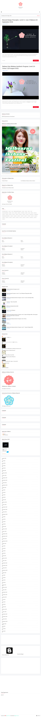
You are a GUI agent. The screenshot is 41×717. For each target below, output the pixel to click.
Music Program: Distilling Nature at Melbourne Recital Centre (11, 348)
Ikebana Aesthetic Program (17, 211)
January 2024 (4, 531)
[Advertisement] (20, 666)
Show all (38, 15)
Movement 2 (22, 264)
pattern (26, 212)
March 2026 (4, 470)
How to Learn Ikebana (5, 212)
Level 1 (10, 211)
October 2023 (4, 538)
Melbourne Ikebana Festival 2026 (9, 123)
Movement (22, 212)
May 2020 (3, 631)
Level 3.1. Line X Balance (11, 310)
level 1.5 (10, 214)
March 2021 (4, 606)
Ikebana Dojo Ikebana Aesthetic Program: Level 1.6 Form (16, 318)
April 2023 (4, 553)
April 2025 (4, 497)
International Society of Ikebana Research (8, 350)
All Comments (5, 434)
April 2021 (4, 604)
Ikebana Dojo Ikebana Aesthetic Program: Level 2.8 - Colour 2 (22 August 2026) (20, 297)
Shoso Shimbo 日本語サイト (6, 337)
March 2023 (4, 555)
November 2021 (4, 594)
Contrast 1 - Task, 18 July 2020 (12, 301)
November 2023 (4, 536)
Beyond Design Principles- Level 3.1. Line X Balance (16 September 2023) (20, 21)
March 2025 (4, 499)
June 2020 (3, 628)
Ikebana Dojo (4, 125)
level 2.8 (17, 217)
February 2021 (4, 609)
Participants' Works (5, 211)
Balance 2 (3, 264)
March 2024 (4, 526)
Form (13, 212)
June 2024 (3, 519)
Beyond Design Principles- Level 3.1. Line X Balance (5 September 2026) (19, 293)
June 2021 (3, 599)
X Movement (22, 272)
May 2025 (3, 494)
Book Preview (4, 453)
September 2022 (4, 570)
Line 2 (3, 256)
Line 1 (3, 240)
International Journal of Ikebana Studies (8, 187)
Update (10, 212)
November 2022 (4, 565)
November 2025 (4, 480)
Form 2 (22, 256)
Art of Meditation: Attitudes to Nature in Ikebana (28, 180)
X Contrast (3, 282)
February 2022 (4, 587)
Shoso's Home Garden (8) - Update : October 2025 (10, 361)
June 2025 (3, 492)
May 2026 (3, 465)
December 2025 (4, 477)
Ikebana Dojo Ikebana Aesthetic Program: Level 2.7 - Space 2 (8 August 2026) (20, 327)
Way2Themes (8, 715)
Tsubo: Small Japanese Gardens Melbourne (8, 356)
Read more (36, 60)
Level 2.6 (7, 217)
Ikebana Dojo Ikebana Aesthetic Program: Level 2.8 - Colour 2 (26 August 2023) (19, 67)
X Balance (3, 272)
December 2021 (4, 592)
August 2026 (4, 458)
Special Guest (31, 214)
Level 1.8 (7, 214)
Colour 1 (22, 241)
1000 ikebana (36, 214)
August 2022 (4, 572)
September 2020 (4, 621)
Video (29, 211)
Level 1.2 (17, 214)
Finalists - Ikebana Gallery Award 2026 (8, 354)
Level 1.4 (35, 212)
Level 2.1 (20, 214)
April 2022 (4, 582)
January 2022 (4, 589)
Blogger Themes (16, 715)
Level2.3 (27, 217)
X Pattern (22, 282)
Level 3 (26, 211)
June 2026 (3, 463)
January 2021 (4, 611)
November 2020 (4, 616)
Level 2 (23, 211)
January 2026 (4, 475)
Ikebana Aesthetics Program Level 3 (13, 289)
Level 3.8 (35, 217)
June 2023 (3, 548)
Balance (19, 212)
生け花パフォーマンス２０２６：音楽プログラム (9, 342)
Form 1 (22, 240)
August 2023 (4, 543)
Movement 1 (22, 248)
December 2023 (4, 533)
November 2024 (4, 509)
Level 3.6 (14, 217)
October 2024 (4, 511)
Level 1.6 (3, 214)
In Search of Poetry (5, 180)
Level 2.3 (3, 217)
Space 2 (3, 257)
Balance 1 (3, 248)
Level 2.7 (27, 214)
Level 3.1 (21, 217)
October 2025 (4, 482)
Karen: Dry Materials (5, 367)
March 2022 (4, 584)
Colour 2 (22, 257)
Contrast (16, 212)
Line (31, 211)
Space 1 (3, 241)
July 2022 (3, 575)
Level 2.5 (24, 214)
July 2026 (3, 460)
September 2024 (4, 514)
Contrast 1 (3, 249)
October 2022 (4, 567)
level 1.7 (14, 214)
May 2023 (3, 550)
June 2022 (3, 577)
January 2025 (4, 504)
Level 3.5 (10, 217)
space (29, 212)
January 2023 (4, 560)
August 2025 (4, 487)
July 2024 (3, 516)
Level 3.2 (24, 217)
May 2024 (3, 521)
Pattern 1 (22, 249)
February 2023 (4, 558)
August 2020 (4, 623)
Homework (31, 217)
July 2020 (3, 626)
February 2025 (4, 502)
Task (12, 211)
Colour (32, 212)
